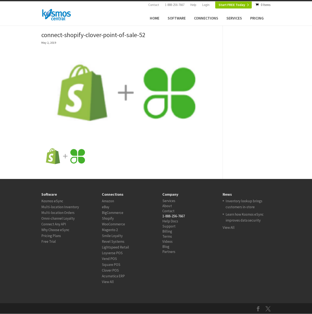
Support (169, 226)
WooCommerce (113, 224)
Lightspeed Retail (115, 247)
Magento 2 (110, 229)
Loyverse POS (112, 253)
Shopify (108, 218)
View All (108, 281)
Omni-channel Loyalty (58, 218)
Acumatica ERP (113, 276)
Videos (167, 241)
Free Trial (48, 241)
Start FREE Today (232, 4)
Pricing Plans (51, 235)
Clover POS (110, 270)
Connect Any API (53, 224)
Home (154, 18)
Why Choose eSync (55, 229)
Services (234, 18)
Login (205, 4)
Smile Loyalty (112, 235)
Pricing (257, 18)
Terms (167, 236)
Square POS (111, 264)
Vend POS (109, 258)
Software (177, 18)
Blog (165, 246)
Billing (167, 231)
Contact (153, 4)
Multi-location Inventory (60, 207)
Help (193, 4)
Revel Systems (113, 241)
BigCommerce (112, 212)
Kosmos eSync (52, 201)
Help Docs (170, 221)
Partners (168, 251)
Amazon (108, 201)
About (167, 206)
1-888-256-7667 (174, 4)
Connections (206, 18)
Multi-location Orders (57, 212)
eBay (105, 207)
